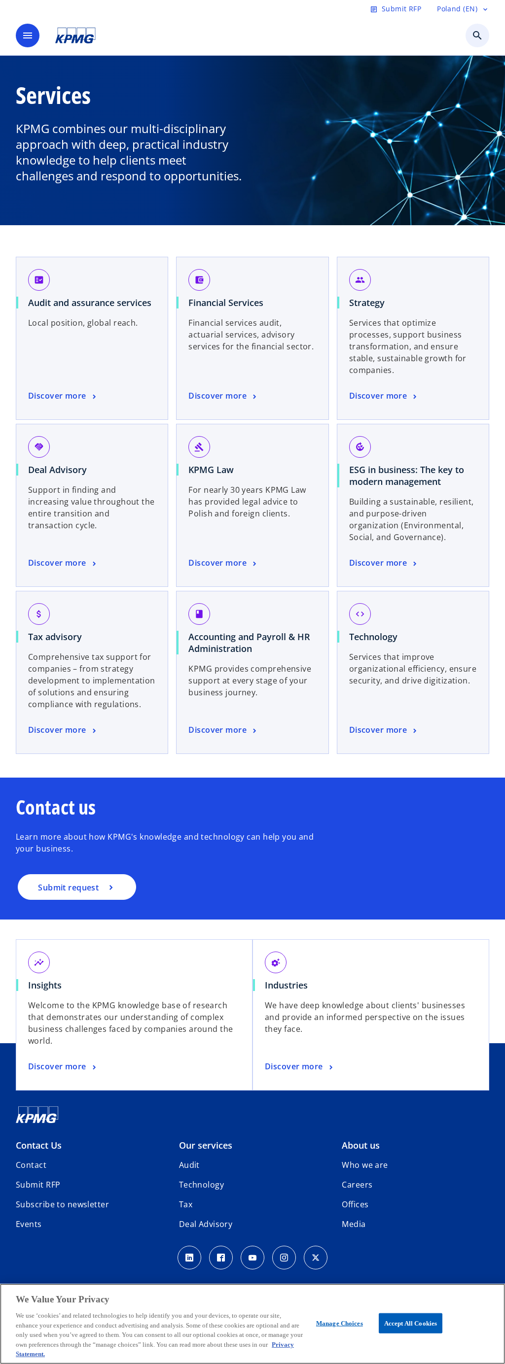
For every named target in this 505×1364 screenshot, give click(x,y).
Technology (373, 637)
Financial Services (225, 302)
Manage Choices (339, 1323)
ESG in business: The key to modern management (406, 475)
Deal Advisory (57, 470)
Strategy (367, 302)
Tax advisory (55, 637)
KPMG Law (211, 470)
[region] (252, 1324)
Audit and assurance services (89, 302)
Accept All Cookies (410, 1323)
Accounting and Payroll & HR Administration (249, 642)
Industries (286, 985)
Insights (45, 985)
